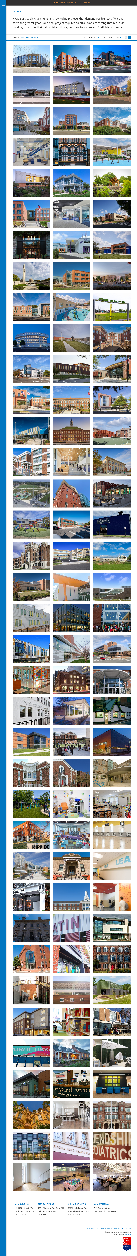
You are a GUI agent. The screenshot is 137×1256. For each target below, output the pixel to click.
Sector (89, 37)
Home (128, 1229)
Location (111, 37)
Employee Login (93, 1229)
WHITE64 (127, 1234)
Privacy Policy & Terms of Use (112, 1229)
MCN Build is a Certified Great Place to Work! (72, 3)
